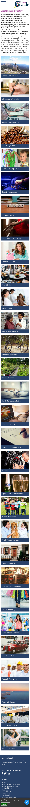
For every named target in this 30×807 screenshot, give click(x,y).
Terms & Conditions (8, 792)
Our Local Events (7, 788)
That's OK (4, 804)
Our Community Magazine (10, 786)
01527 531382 (16, 763)
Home (4, 782)
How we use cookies (5, 802)
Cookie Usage (6, 796)
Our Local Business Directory (11, 784)
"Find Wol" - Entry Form (9, 797)
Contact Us (5, 790)
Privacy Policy (6, 794)
